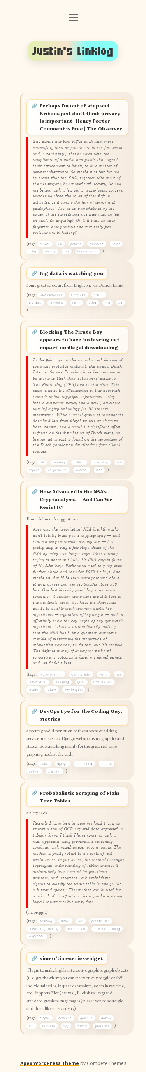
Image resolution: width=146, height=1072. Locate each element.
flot (31, 1026)
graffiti (99, 295)
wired (103, 674)
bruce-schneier (51, 674)
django (62, 764)
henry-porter (87, 251)
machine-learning (107, 929)
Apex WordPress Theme (49, 1063)
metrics (106, 764)
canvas (82, 1026)
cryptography (81, 674)
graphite (54, 771)
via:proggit (36, 936)
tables (65, 921)
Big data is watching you (71, 273)
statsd (44, 764)
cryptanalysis (102, 682)
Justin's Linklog (73, 51)
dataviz (106, 1018)
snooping (97, 244)
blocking (59, 462)
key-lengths (74, 690)
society (50, 251)
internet (82, 470)
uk (60, 244)
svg (66, 1026)
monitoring (84, 764)
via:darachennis (51, 295)
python (34, 771)
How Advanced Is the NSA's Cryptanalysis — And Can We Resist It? (76, 499)
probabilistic (100, 921)
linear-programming (43, 929)
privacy (45, 244)
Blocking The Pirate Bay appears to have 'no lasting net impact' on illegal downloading (80, 339)
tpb (119, 462)
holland (79, 462)
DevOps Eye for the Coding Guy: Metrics (81, 715)
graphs (45, 1018)
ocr (80, 921)
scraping (46, 921)
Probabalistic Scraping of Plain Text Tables (79, 797)
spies (116, 244)
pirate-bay (100, 462)
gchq (32, 251)
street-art (78, 295)
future (51, 690)
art (120, 302)
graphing (65, 1018)
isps (99, 470)
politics (75, 244)
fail (42, 462)
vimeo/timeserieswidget (71, 958)
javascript (102, 1026)
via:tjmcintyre (57, 470)
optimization (76, 929)
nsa (66, 251)
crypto (33, 690)
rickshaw (48, 1026)
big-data (35, 302)
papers (34, 470)
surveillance (37, 682)
